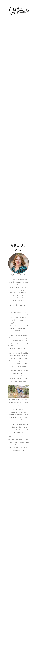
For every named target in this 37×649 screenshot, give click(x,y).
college (25, 338)
